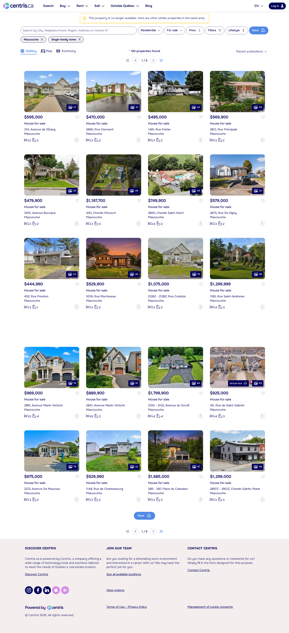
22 (260, 190)
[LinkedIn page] (47, 590)
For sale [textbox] (172, 30)
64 (198, 383)
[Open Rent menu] (86, 5)
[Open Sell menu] (103, 5)
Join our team (119, 548)
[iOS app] (56, 590)
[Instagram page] (29, 590)
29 (74, 190)
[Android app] (65, 590)
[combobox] (79, 30)
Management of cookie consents (210, 607)
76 (75, 383)
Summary (69, 51)
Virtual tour (236, 383)
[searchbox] (76, 30)
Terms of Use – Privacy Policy (126, 607)
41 (137, 107)
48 (260, 466)
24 (74, 274)
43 (198, 107)
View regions (115, 590)
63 (260, 383)
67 (136, 383)
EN (256, 6)
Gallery (31, 51)
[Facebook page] (38, 590)
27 (75, 107)
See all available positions (123, 574)
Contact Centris (202, 548)
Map (49, 51)
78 (75, 466)
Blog (148, 6)
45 (260, 107)
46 (136, 274)
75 (198, 274)
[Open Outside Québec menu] (137, 5)
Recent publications (249, 51)
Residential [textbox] (148, 30)
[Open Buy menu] (68, 5)
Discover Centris (40, 548)
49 (136, 190)
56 (260, 274)
